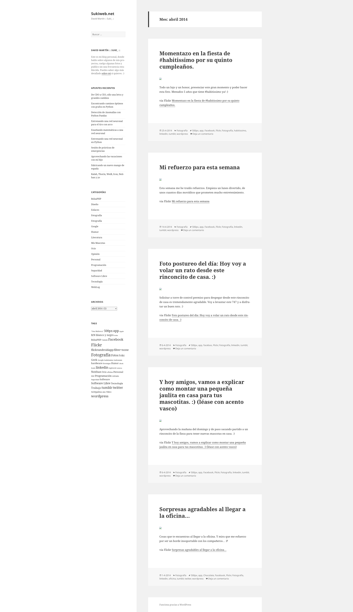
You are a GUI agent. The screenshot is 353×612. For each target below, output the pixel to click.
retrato (115, 375)
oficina (110, 372)
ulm (104, 392)
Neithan (96, 372)
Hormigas (107, 363)
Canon (105, 340)
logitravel (112, 368)
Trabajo (96, 388)
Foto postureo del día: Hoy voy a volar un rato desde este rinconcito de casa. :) (202, 270)
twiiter (188, 578)
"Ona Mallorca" (97, 331)
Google (94, 226)
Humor (95, 231)
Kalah (93, 368)
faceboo (207, 345)
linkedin (102, 367)
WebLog (95, 287)
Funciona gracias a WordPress (175, 604)
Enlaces (95, 209)
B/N (93, 335)
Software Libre (99, 276)
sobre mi (106, 73)
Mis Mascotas (98, 242)
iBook (121, 363)
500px (108, 331)
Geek (94, 359)
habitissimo (108, 360)
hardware (96, 363)
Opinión (95, 254)
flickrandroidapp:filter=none (110, 350)
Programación (98, 265)
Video (108, 392)
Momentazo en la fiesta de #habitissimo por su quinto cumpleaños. (195, 60)
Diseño (94, 204)
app (116, 330)
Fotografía (96, 220)
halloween (118, 360)
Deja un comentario (203, 133)
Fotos (114, 355)
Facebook (115, 339)
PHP (92, 376)
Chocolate (208, 575)
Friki (122, 355)
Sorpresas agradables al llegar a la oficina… (202, 512)
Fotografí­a (96, 215)
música (119, 368)
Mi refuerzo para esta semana (199, 167)
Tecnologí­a (97, 281)
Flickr (96, 344)
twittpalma (96, 392)
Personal (95, 259)
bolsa (116, 335)
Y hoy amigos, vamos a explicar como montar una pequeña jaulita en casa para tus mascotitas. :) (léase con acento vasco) (201, 395)
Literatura (96, 237)
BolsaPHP (96, 198)
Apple (121, 331)
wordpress (99, 396)
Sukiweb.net (102, 13)
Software (105, 379)
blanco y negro (105, 335)
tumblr (107, 387)
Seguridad (96, 270)
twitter (118, 387)
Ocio (93, 248)
